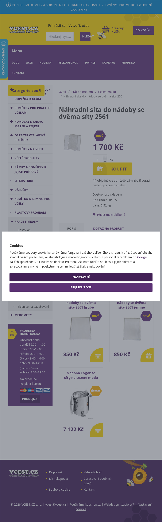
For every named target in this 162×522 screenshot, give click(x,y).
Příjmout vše (81, 287)
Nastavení (81, 277)
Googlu (142, 257)
